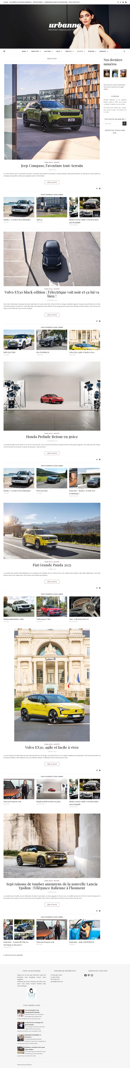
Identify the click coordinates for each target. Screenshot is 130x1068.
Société (80, 51)
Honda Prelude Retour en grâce (52, 436)
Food (58, 51)
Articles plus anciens (14, 955)
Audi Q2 (39, 220)
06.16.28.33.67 (55, 979)
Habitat (68, 51)
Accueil (6, 2)
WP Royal (28, 1064)
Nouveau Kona (41, 491)
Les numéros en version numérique (20, 2)
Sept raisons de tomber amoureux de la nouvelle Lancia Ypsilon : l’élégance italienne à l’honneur (52, 886)
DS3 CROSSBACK (42, 352)
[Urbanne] (65, 25)
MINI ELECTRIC (10, 352)
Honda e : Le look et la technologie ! (17, 220)
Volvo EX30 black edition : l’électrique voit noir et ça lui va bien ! (52, 294)
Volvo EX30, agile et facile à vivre (82, 352)
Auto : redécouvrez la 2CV (79, 619)
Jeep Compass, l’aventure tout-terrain (52, 165)
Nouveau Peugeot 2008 (12, 801)
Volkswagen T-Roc (43, 619)
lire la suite (52, 182)
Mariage (103, 51)
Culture (47, 51)
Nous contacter (74, 2)
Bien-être (35, 51)
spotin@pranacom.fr (57, 981)
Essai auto (49, 162)
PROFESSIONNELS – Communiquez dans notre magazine (50, 2)
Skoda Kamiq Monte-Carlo (14, 619)
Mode (24, 51)
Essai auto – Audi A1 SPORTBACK (81, 942)
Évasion (91, 51)
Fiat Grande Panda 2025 (52, 565)
